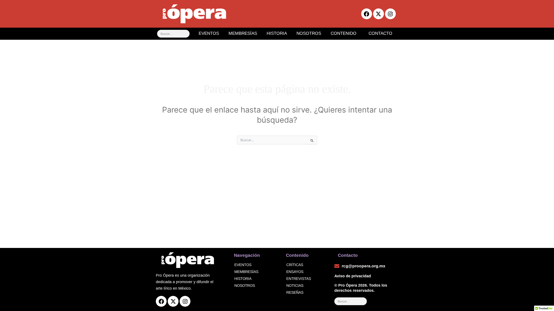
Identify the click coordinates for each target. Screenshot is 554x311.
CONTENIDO (343, 33)
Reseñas (294, 292)
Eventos (242, 265)
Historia (242, 279)
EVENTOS (209, 33)
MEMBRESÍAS (243, 33)
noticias (294, 286)
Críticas (294, 265)
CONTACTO (380, 33)
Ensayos (294, 272)
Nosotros (244, 286)
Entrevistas (298, 279)
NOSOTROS (308, 33)
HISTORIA (277, 33)
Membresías (246, 272)
